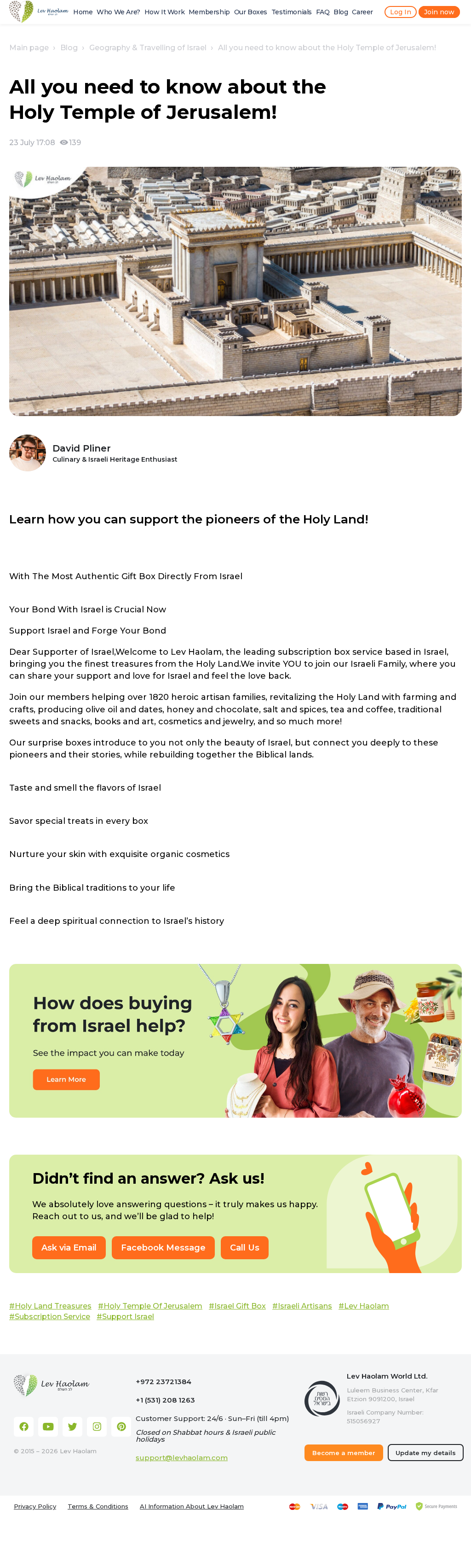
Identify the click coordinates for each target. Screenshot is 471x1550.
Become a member (343, 1452)
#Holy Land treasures (50, 1306)
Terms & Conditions (98, 1506)
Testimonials (291, 12)
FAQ (323, 12)
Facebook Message (163, 1248)
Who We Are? (118, 12)
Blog (340, 12)
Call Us (244, 1248)
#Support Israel (125, 1316)
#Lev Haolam (364, 1306)
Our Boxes (250, 12)
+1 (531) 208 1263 (165, 1400)
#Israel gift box (237, 1306)
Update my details (426, 1452)
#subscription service (49, 1316)
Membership (209, 12)
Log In (400, 12)
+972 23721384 (163, 1381)
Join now (439, 12)
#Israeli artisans (302, 1306)
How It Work (164, 12)
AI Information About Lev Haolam (192, 1506)
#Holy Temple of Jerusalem (150, 1306)
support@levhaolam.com (182, 1457)
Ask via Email (69, 1248)
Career (362, 12)
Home (82, 12)
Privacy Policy (35, 1506)
